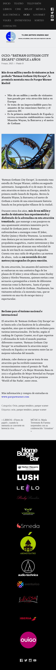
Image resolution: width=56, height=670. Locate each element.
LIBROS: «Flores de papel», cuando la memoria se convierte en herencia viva (12, 424)
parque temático (26, 405)
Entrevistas (23, 20)
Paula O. (20, 63)
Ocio (27, 14)
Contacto (9, 26)
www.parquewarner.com (15, 396)
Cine (18, 9)
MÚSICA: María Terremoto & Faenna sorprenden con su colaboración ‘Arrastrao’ (42, 424)
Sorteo (39, 20)
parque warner (41, 405)
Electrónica (11, 14)
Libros (7, 9)
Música (40, 9)
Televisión (34, 3)
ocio (13, 409)
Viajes (7, 20)
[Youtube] (52, 20)
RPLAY (28, 9)
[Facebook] (52, 9)
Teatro (18, 3)
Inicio (6, 3)
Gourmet (39, 14)
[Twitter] (52, 13)
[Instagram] (52, 16)
